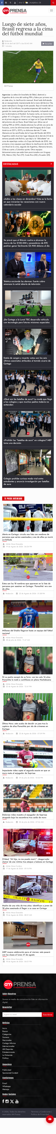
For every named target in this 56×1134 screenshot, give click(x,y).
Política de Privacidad (40, 1114)
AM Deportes (7, 1049)
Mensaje (5, 1089)
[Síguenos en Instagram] (6, 2)
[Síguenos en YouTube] (15, 2)
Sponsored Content (10, 1073)
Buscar (5, 1031)
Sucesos (5, 1037)
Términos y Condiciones (41, 1111)
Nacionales (7, 1040)
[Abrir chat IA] (50, 1119)
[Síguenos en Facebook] (2, 2)
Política (5, 1058)
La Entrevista (7, 1055)
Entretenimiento (8, 1052)
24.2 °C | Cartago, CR (30, 2)
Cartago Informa (9, 1043)
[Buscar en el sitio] (53, 2)
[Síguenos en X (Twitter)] (10, 2)
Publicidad (6, 1070)
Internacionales (8, 1046)
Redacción (8, 41)
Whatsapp (6, 1086)
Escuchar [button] (48, 43)
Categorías (6, 1034)
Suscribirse (47, 1014)
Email (4, 1083)
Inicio (4, 1028)
